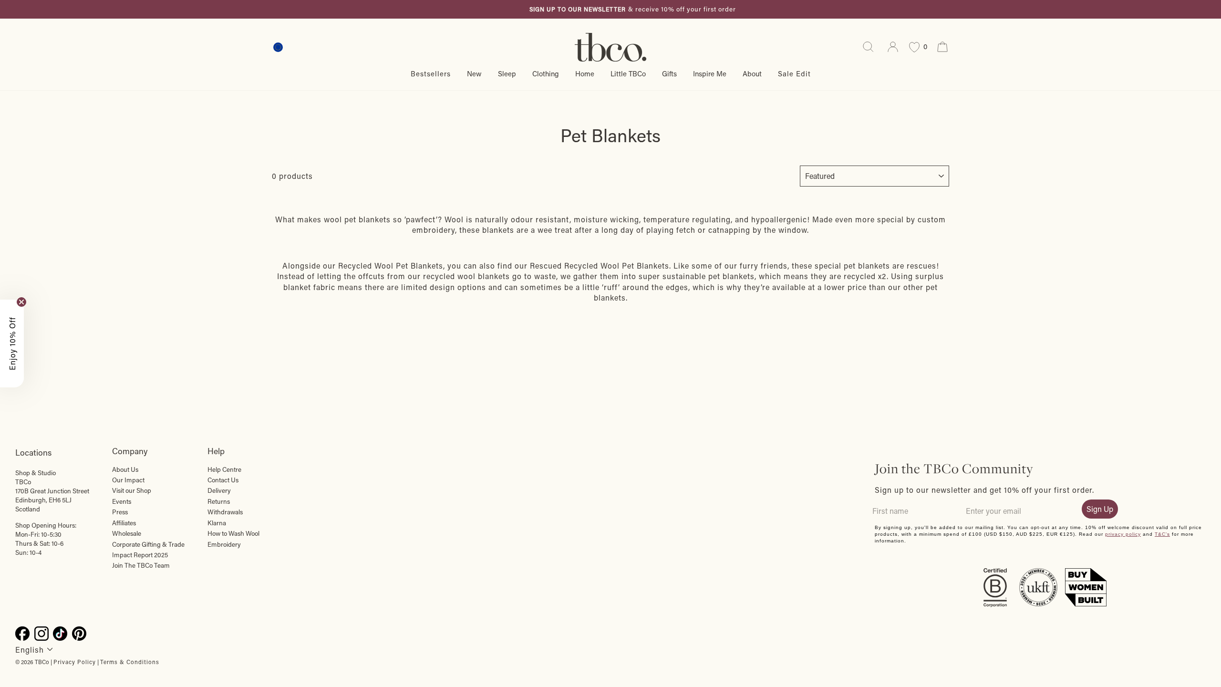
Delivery (219, 490)
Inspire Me (709, 73)
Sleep (507, 73)
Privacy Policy (74, 662)
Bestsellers (431, 73)
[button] (12, 343)
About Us (125, 469)
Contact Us (222, 480)
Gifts (669, 73)
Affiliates (124, 523)
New (474, 73)
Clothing (545, 73)
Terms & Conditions (129, 662)
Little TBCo (628, 73)
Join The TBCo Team (141, 565)
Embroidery (224, 544)
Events (121, 501)
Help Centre (224, 469)
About (752, 73)
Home (584, 73)
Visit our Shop (131, 490)
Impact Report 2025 (140, 555)
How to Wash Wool (233, 533)
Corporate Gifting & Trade (148, 544)
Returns (218, 501)
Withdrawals (225, 512)
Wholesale (126, 533)
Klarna (216, 523)
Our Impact (128, 480)
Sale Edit (794, 73)
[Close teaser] (21, 302)
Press (120, 512)
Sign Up (1099, 509)
